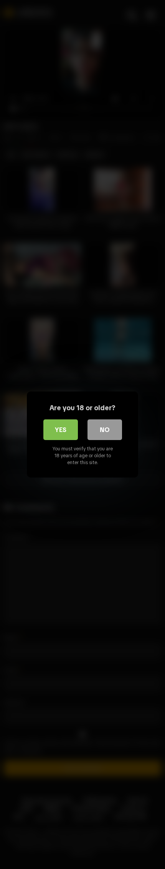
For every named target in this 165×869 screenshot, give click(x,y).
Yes (60, 429)
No (105, 429)
